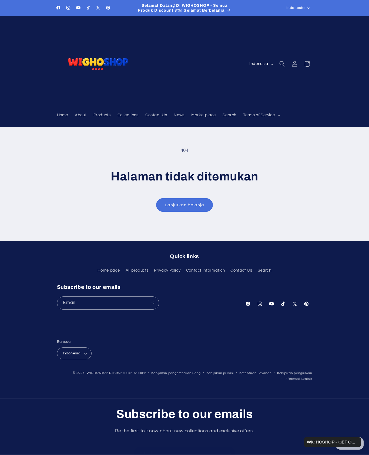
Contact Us (241, 270)
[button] (261, 115)
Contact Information (205, 270)
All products (137, 270)
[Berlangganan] (152, 303)
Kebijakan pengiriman (294, 373)
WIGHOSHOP (97, 373)
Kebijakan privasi (220, 373)
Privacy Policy (167, 270)
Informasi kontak (298, 378)
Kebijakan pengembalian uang (176, 373)
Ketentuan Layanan (255, 373)
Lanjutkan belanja (184, 205)
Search (264, 270)
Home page (109, 270)
